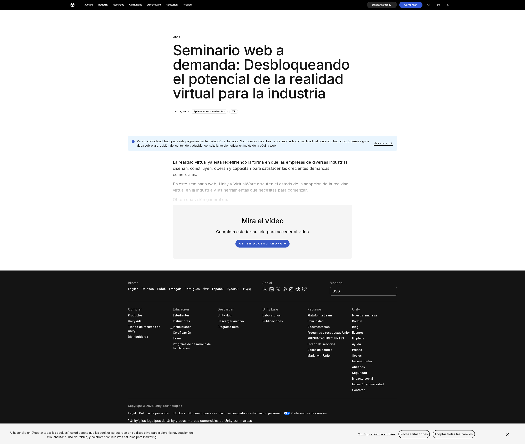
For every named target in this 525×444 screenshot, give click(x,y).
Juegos (88, 5)
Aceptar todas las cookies (454, 434)
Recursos (118, 5)
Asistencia (172, 5)
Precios (187, 5)
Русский (233, 289)
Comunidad (135, 5)
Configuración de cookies (376, 434)
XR (233, 111)
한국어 (247, 289)
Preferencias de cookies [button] (308, 413)
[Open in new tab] (170, 329)
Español (218, 289)
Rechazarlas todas (414, 434)
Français (175, 289)
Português (192, 289)
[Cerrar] (507, 434)
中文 (206, 289)
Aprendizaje (154, 5)
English (133, 289)
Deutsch (148, 289)
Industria (103, 5)
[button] (382, 5)
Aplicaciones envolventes (209, 111)
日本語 (161, 289)
